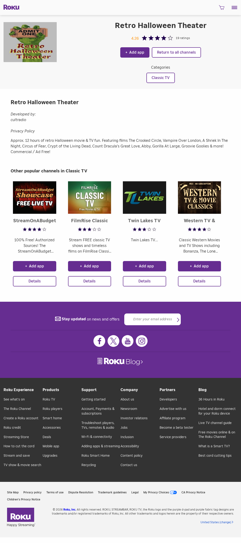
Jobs (124, 427)
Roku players (52, 409)
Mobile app (51, 446)
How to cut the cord (19, 446)
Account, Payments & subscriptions (97, 411)
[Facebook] (99, 341)
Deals (47, 437)
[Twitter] (113, 341)
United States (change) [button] (216, 522)
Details (34, 281)
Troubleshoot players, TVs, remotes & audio (97, 425)
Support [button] (88, 390)
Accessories (52, 427)
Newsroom (128, 409)
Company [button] (129, 390)
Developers (168, 399)
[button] (234, 7)
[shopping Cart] (221, 9)
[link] (120, 361)
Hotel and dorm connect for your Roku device (217, 411)
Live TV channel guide (215, 423)
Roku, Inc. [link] (69, 509)
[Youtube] (127, 341)
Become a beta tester (176, 427)
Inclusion (127, 437)
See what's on (14, 399)
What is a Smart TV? (214, 446)
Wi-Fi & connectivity (96, 437)
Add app (134, 52)
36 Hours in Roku (211, 399)
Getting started (93, 399)
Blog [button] (202, 390)
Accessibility (129, 446)
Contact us (128, 465)
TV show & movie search (22, 465)
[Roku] (10, 7)
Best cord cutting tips (215, 455)
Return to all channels (176, 52)
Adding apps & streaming (100, 446)
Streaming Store (16, 437)
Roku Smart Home (95, 455)
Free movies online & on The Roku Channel (216, 435)
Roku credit (12, 427)
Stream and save (17, 455)
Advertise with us (173, 409)
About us (127, 399)
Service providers (173, 437)
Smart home (52, 418)
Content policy (131, 455)
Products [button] (51, 390)
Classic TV (161, 78)
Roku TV (49, 399)
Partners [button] (167, 390)
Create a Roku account (21, 418)
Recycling (88, 465)
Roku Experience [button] (19, 390)
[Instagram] (142, 341)
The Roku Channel (17, 409)
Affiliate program (172, 418)
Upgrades (50, 455)
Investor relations (134, 418)
